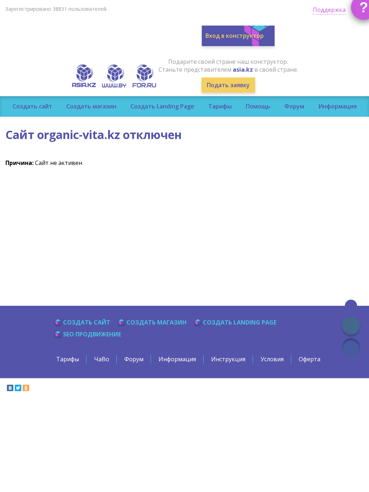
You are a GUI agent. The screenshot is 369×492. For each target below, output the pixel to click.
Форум (294, 106)
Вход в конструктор (234, 36)
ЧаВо (101, 359)
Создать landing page (239, 322)
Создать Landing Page (162, 106)
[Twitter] (18, 388)
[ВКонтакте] (10, 388)
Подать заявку (228, 85)
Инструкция (228, 359)
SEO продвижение (92, 334)
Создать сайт (32, 106)
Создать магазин (91, 106)
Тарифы (220, 106)
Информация (337, 106)
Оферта (309, 359)
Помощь (258, 106)
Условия (272, 359)
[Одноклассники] (26, 388)
